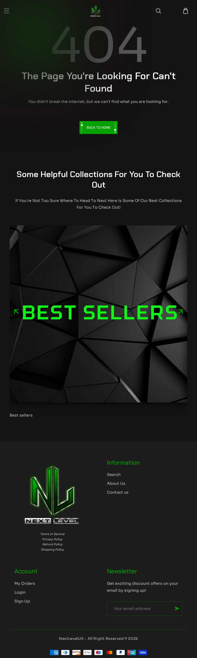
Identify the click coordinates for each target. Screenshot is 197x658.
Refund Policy (52, 544)
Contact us (118, 492)
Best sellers (21, 415)
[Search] (158, 11)
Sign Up (22, 601)
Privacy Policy (52, 539)
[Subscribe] (177, 608)
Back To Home (98, 127)
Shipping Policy (52, 549)
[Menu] (6, 11)
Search (114, 474)
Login (19, 592)
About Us (116, 483)
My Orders (24, 583)
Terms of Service (52, 534)
